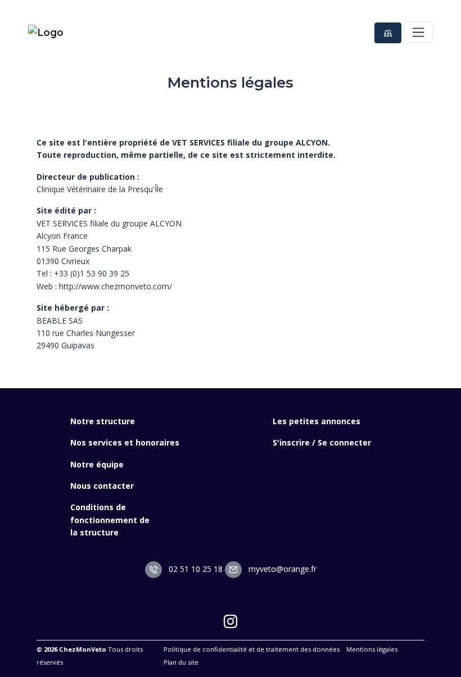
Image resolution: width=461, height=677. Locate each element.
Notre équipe (97, 464)
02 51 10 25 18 (194, 569)
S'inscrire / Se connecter (322, 442)
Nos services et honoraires (124, 442)
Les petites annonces (316, 421)
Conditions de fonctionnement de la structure (110, 520)
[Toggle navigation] (418, 32)
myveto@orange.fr (281, 569)
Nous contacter (102, 485)
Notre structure (102, 421)
